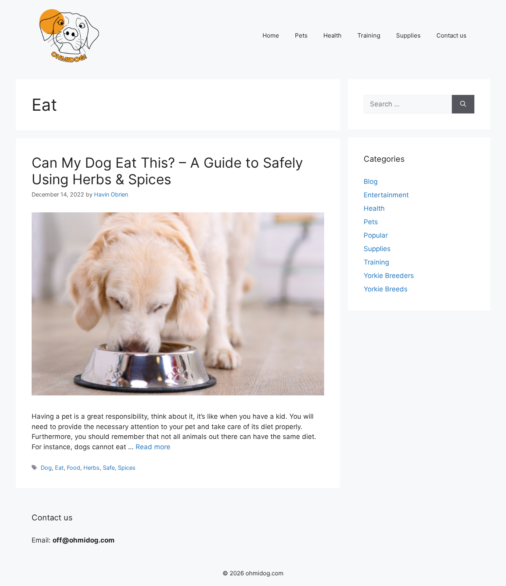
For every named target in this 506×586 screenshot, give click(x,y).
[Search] (463, 104)
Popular (376, 235)
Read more (153, 447)
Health (332, 35)
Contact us (451, 35)
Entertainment (386, 195)
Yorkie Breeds (386, 289)
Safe (109, 467)
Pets (301, 35)
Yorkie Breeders (389, 276)
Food (73, 467)
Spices (127, 467)
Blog (371, 181)
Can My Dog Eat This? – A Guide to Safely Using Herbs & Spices (167, 170)
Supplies (408, 35)
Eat (59, 467)
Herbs (91, 467)
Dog (46, 467)
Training (368, 35)
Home (270, 35)
